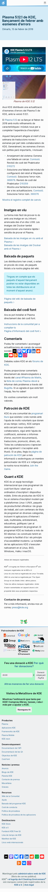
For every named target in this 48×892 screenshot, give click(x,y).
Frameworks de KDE (10, 731)
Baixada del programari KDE (14, 803)
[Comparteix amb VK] (20, 355)
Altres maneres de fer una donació (24, 684)
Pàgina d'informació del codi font (21, 331)
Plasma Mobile (8, 735)
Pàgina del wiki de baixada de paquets (19, 300)
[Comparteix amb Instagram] (25, 355)
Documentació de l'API (11, 748)
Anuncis (5, 768)
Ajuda (4, 800)
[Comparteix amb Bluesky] (24, 351)
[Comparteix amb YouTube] (11, 355)
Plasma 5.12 (11, 120)
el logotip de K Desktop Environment (27, 879)
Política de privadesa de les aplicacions (19, 815)
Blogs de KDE (7, 772)
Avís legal (29, 885)
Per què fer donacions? (29, 664)
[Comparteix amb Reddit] (38, 351)
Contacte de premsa (11, 779)
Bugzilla (8, 388)
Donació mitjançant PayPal (40, 675)
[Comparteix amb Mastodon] (19, 351)
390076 (34, 194)
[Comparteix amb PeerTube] (16, 355)
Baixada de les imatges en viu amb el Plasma (23, 240)
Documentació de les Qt (12, 752)
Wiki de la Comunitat (10, 796)
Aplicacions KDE (8, 728)
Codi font (6, 759)
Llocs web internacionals (12, 842)
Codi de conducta (9, 807)
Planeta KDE (7, 776)
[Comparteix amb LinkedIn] (33, 351)
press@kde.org (20, 607)
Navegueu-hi (24, 709)
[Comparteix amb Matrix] (15, 351)
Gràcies (5, 787)
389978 (11, 180)
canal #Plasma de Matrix (28, 377)
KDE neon (6, 739)
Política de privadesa (11, 811)
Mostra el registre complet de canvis (21, 199)
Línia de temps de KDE (11, 835)
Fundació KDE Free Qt (11, 831)
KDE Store (6, 824)
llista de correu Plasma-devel (22, 381)
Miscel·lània (6, 783)
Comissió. (35, 159)
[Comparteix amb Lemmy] (6, 355)
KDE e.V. (5, 827)
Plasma (5, 724)
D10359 (24, 183)
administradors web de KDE (32, 873)
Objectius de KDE (9, 755)
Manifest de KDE (9, 839)
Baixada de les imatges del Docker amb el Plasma (22, 247)
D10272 (11, 166)
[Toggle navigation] (45, 3)
